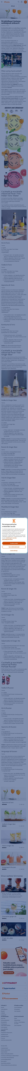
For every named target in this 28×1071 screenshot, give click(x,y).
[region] (14, 535)
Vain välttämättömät (14, 546)
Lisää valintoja (13, 550)
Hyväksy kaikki (14, 543)
